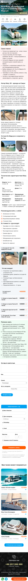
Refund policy (22, 572)
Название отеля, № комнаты (11, 440)
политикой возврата (16, 457)
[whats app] (3, 579)
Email (5, 428)
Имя (2, 374)
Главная (3, 16)
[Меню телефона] (25, 2)
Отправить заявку (14, 447)
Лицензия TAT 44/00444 (14, 574)
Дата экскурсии (8, 416)
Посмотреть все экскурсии (15, 545)
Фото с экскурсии (5, 386)
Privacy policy (15, 572)
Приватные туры (9, 16)
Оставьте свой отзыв (8, 363)
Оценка (3, 380)
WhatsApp (6, 422)
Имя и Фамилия (7, 410)
